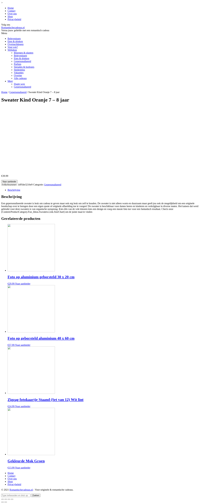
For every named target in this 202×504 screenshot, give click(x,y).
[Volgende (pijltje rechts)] (5, 502)
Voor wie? (13, 47)
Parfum (17, 64)
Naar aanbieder (9, 181)
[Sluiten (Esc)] (2, 499)
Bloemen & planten (23, 52)
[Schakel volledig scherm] (9, 499)
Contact (11, 10)
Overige (18, 75)
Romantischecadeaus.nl (13, 27)
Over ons (12, 13)
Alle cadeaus (20, 78)
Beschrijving (14, 190)
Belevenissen (14, 38)
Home (11, 8)
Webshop (12, 50)
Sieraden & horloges (24, 67)
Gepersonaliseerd (22, 61)
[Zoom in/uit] (12, 499)
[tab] (104, 190)
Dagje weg (19, 84)
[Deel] (5, 499)
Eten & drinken (15, 41)
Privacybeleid (14, 19)
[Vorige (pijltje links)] (2, 502)
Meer (10, 81)
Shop (10, 16)
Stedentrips (19, 69)
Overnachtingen (16, 44)
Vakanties (19, 72)
